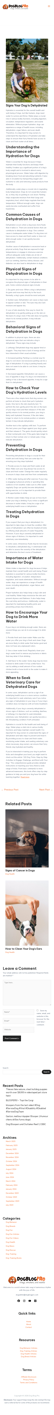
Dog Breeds (10, 1226)
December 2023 (12, 1193)
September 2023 (12, 1201)
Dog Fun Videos (12, 1238)
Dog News (10, 1246)
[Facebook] (18, 1301)
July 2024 (9, 1173)
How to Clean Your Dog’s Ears (23, 948)
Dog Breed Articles (28, 1356)
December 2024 (12, 1153)
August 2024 (11, 1169)
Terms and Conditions (28, 1382)
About (28, 1324)
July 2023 (9, 1205)
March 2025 (10, 1141)
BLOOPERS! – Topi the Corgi (19, 1100)
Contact (28, 1327)
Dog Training (11, 1254)
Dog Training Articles (28, 1351)
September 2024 (12, 1165)
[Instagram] (24, 1301)
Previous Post (9, 789)
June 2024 (10, 1177)
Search (5, 1068)
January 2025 (11, 1149)
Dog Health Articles (29, 1354)
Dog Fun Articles (12, 1234)
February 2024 (11, 1185)
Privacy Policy (28, 1379)
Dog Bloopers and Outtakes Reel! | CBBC (26, 1124)
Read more (25, 777)
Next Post (46, 789)
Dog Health (10, 874)
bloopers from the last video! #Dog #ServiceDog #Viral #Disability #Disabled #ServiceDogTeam (26, 1108)
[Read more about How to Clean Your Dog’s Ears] (27, 913)
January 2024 (11, 1189)
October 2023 (11, 1197)
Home (28, 1321)
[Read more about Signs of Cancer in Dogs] (27, 838)
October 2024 (11, 1161)
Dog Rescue (11, 1250)
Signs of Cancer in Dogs (20, 870)
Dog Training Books (14, 1258)
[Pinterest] (35, 1301)
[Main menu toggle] (48, 6)
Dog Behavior (11, 1222)
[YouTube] (30, 1301)
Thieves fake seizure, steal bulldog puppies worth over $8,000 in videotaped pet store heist (26, 1092)
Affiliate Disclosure (28, 1377)
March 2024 (10, 1181)
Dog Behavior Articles (28, 1348)
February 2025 (11, 1145)
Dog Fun (9, 1230)
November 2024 (12, 1157)
